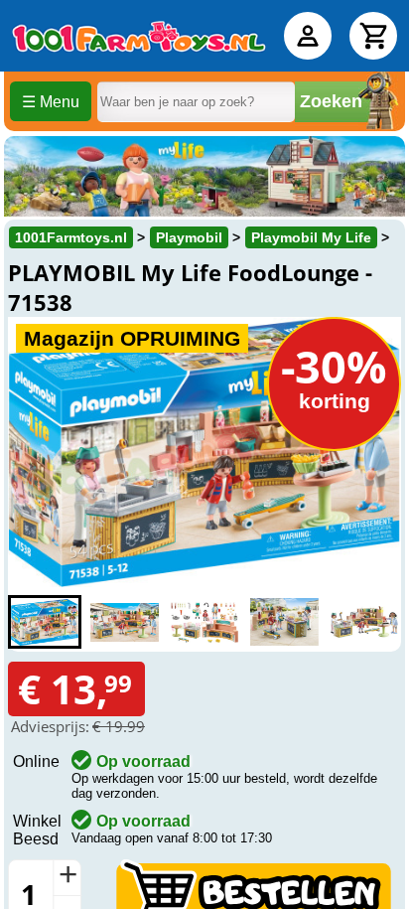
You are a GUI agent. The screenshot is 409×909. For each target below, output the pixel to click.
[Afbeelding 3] (204, 622)
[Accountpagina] (308, 36)
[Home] (139, 36)
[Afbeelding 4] (284, 622)
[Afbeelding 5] (364, 622)
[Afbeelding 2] (124, 622)
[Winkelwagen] (373, 36)
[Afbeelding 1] (44, 622)
